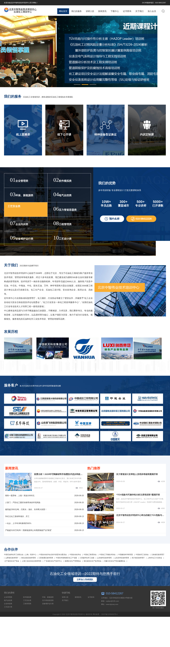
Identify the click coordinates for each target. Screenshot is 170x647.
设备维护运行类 (48, 604)
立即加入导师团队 (85, 579)
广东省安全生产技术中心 (53, 561)
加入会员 (152, 11)
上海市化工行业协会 (154, 558)
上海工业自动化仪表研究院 (31, 561)
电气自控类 (8, 600)
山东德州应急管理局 (104, 558)
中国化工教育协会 (90, 554)
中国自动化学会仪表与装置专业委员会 (53, 554)
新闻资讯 (102, 11)
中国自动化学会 (75, 554)
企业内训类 (8, 604)
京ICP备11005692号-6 (109, 614)
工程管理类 (27, 604)
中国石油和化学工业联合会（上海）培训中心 (20, 554)
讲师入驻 (90, 11)
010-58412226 (144, 218)
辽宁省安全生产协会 (12, 561)
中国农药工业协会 (142, 554)
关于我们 (139, 11)
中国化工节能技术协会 (107, 554)
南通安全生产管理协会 (73, 561)
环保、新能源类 (48, 597)
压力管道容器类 (48, 600)
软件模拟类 (27, 597)
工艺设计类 (8, 607)
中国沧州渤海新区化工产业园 (66, 558)
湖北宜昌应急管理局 (28, 558)
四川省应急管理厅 (138, 558)
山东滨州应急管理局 (121, 558)
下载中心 (115, 11)
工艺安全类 (27, 600)
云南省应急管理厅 (157, 554)
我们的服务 (76, 11)
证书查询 (127, 11)
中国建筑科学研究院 (125, 554)
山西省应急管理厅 (11, 558)
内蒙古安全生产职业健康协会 (114, 561)
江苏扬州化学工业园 (87, 558)
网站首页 (63, 11)
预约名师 (114, 218)
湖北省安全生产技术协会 (92, 561)
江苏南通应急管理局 (46, 558)
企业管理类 (8, 597)
